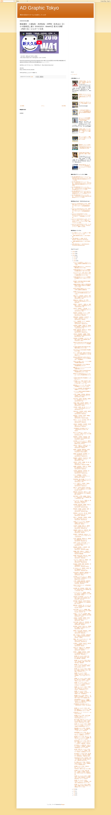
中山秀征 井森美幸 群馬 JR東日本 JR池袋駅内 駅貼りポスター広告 (81, 347)
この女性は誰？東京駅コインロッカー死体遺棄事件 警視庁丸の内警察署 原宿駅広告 (85, 112)
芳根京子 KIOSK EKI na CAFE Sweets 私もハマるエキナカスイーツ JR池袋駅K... (82, 343)
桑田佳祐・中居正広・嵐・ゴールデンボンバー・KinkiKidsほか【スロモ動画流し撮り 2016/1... (82, 606)
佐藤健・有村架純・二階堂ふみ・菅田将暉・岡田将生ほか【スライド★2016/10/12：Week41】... (82, 467)
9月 (74, 789)
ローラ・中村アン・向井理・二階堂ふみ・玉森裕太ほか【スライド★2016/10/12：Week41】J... (81, 484)
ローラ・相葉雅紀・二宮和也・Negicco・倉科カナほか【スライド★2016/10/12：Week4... (81, 476)
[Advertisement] (43, 91)
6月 (74, 795)
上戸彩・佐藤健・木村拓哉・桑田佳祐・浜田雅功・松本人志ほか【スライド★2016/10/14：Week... (82, 395)
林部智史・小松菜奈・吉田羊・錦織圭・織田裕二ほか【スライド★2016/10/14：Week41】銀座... (82, 417)
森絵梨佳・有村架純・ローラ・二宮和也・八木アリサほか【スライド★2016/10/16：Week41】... (81, 314)
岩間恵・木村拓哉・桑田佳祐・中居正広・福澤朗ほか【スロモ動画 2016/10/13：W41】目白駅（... (81, 451)
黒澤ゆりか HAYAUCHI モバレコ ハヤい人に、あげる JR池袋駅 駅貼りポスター (82, 375)
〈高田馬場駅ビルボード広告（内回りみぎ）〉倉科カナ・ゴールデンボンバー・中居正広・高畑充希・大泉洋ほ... (82, 742)
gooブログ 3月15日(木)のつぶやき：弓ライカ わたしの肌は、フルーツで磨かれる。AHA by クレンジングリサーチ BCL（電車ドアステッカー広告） (81, 221)
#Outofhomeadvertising (25, 60)
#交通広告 (51, 60)
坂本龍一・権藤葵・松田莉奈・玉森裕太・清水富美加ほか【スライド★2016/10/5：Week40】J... (81, 653)
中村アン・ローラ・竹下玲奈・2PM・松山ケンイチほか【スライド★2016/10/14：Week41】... (82, 421)
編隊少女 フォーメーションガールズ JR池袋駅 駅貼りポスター (82, 368)
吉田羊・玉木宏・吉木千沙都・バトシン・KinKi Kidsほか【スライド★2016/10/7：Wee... (81, 544)
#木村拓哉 (25, 62)
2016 (73, 255)
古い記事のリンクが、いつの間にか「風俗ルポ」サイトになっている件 (81, 233)
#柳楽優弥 (61, 60)
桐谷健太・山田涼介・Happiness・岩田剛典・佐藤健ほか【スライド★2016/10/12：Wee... (82, 459)
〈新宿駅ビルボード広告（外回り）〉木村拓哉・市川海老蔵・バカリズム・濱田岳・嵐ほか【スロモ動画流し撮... (82, 696)
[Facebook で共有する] (41, 77)
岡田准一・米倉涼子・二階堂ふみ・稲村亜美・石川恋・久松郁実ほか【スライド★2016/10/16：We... (82, 305)
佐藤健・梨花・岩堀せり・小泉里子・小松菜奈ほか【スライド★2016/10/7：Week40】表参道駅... (82, 552)
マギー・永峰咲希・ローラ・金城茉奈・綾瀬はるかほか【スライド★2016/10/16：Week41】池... (82, 322)
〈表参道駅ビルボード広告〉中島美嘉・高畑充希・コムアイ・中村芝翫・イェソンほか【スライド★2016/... (82, 729)
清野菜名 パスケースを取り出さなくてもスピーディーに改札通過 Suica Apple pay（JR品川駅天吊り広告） (85, 146)
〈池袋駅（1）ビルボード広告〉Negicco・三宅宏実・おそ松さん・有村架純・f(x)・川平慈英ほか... (82, 692)
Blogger (63, 804)
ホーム (42, 105)
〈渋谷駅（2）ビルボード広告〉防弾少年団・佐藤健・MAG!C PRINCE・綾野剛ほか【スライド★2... (82, 785)
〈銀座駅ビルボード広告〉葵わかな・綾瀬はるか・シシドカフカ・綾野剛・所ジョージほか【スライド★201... (82, 738)
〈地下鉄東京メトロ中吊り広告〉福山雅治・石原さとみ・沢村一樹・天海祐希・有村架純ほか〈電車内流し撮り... (82, 755)
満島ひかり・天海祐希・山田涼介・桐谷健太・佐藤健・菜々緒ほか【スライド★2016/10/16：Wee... (82, 297)
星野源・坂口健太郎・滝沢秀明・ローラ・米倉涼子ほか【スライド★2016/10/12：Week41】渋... (81, 455)
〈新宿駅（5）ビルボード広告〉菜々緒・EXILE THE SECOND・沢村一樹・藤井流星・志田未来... (81, 657)
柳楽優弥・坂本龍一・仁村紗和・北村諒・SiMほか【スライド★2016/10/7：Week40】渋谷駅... (81, 548)
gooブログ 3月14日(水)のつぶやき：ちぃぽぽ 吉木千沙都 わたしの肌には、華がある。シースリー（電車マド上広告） (81, 225)
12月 (75, 257)
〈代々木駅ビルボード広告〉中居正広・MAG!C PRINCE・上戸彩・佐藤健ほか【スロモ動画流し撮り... (82, 763)
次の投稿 (22, 105)
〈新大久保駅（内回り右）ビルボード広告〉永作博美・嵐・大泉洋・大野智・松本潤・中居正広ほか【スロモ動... (82, 721)
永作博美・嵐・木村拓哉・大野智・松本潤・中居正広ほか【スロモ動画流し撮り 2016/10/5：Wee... (82, 589)
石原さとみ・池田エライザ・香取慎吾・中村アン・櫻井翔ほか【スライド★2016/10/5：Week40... (82, 649)
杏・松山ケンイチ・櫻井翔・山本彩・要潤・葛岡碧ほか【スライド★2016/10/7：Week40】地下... (82, 569)
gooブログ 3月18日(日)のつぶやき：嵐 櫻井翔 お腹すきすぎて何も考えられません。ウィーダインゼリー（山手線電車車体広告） (81, 205)
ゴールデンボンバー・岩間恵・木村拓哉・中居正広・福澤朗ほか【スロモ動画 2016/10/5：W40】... (82, 593)
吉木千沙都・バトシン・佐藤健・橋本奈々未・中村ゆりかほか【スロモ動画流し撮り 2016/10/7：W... (82, 610)
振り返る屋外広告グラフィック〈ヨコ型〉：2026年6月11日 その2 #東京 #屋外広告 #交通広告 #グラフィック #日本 (81, 188)
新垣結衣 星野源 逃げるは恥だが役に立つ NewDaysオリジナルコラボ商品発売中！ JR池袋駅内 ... (82, 358)
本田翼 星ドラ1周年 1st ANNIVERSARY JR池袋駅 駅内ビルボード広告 (82, 371)
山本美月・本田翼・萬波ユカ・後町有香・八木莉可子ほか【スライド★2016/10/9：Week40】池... (81, 527)
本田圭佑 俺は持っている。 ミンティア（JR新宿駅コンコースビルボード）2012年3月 (85, 166)
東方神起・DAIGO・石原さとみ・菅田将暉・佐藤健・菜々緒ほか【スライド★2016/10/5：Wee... (82, 627)
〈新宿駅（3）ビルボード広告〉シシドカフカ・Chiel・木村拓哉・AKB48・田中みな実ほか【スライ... (82, 666)
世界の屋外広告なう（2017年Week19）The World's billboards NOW (81, 245)
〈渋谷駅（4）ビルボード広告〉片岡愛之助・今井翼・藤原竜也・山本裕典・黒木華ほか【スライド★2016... (82, 777)
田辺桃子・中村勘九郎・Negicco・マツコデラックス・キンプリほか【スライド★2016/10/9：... (82, 535)
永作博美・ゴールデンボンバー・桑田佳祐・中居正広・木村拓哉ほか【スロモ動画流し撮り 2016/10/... (82, 442)
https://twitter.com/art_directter (27, 69)
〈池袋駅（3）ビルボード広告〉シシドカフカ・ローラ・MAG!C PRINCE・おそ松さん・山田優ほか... (82, 684)
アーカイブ (74, 74)
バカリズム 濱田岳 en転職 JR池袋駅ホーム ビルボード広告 (82, 392)
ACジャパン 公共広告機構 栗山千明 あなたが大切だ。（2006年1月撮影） (85, 119)
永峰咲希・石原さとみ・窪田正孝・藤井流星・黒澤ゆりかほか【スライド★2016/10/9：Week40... (82, 531)
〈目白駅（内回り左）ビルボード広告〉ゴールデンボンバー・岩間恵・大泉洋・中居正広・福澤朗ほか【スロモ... (82, 750)
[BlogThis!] (38, 77)
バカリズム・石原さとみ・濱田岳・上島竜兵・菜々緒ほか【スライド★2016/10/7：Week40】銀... (82, 561)
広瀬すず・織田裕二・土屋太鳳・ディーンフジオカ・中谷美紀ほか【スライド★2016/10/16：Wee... (82, 310)
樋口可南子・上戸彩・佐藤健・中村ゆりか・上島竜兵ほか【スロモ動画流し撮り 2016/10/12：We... (82, 497)
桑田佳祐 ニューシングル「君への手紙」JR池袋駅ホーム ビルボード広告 (82, 386)
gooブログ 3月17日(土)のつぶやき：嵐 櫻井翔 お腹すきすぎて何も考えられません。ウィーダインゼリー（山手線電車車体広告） (81, 210)
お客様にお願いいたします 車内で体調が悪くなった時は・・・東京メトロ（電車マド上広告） (85, 130)
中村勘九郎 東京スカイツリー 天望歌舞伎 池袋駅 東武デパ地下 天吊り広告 (81, 270)
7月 (74, 793)
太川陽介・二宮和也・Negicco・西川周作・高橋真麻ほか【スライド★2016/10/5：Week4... (82, 644)
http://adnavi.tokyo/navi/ (47, 65)
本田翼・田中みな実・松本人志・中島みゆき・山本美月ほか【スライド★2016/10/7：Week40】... (82, 557)
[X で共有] (39, 77)
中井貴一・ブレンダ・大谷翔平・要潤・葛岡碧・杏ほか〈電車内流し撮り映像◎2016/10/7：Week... (82, 615)
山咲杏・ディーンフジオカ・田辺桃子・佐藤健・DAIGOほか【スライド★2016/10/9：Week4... (82, 523)
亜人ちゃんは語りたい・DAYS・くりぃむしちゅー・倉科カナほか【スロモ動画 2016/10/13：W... (82, 434)
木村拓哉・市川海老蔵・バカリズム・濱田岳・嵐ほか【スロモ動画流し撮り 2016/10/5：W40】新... (82, 598)
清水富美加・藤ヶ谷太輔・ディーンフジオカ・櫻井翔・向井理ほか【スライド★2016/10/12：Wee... (82, 480)
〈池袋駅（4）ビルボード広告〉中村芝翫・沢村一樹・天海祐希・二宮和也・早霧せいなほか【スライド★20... (82, 679)
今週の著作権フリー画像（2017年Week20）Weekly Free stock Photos (80, 239)
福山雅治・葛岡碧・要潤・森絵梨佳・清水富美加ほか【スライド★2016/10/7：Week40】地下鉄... (82, 565)
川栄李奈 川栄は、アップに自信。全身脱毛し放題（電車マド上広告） (85, 82)
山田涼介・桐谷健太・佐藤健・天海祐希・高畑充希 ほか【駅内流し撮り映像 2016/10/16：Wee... (81, 335)
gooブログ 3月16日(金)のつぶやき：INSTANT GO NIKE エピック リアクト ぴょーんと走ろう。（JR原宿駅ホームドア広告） (81, 215)
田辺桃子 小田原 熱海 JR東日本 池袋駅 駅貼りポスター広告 (81, 282)
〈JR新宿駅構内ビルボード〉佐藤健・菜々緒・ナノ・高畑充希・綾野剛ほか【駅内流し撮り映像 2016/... (82, 701)
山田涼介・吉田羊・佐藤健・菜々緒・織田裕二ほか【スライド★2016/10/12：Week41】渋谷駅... (82, 463)
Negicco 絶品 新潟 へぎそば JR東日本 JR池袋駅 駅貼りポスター (81, 365)
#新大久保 (46, 60)
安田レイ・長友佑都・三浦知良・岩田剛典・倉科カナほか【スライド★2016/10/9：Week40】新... (82, 518)
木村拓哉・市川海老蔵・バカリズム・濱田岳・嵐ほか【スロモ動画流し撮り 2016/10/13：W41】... (82, 339)
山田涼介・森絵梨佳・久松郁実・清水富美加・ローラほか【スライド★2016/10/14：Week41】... (82, 425)
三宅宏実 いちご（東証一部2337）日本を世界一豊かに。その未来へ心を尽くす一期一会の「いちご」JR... (82, 382)
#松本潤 (34, 62)
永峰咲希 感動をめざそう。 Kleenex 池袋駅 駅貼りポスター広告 (81, 267)
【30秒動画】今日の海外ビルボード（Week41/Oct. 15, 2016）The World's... (81, 429)
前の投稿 (64, 105)
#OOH (42, 60)
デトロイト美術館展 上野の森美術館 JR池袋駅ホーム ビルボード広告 (82, 389)
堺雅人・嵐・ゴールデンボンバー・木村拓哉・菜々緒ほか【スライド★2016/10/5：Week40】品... (82, 640)
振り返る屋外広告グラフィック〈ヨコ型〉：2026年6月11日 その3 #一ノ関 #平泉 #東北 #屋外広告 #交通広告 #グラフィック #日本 (81, 183)
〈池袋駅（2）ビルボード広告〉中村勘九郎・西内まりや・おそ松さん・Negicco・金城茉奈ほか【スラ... (82, 688)
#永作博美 (56, 60)
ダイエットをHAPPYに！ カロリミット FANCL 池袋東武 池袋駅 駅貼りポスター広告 (82, 263)
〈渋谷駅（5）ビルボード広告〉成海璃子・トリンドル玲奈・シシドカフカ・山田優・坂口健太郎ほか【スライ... (82, 725)
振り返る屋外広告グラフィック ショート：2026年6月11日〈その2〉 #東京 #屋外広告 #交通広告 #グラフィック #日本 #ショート (81, 192)
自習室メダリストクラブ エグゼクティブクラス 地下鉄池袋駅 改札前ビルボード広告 (85, 96)
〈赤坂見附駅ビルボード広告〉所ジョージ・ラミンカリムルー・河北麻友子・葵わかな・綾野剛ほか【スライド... (82, 733)
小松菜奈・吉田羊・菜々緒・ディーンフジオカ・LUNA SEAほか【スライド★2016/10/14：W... (82, 408)
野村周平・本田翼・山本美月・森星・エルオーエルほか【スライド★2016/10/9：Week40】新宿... (82, 510)
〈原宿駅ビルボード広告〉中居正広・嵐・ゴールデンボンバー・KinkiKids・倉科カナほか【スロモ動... (82, 767)
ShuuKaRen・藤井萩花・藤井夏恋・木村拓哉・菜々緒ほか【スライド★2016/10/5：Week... (82, 573)
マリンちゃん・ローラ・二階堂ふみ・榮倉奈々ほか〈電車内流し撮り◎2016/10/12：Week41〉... (82, 501)
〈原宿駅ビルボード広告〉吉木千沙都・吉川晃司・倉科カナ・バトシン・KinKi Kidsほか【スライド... (82, 716)
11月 (75, 258)
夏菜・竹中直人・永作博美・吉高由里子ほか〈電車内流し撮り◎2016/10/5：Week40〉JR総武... (82, 636)
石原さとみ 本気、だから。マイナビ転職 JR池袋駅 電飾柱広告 (82, 362)
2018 (73, 251)
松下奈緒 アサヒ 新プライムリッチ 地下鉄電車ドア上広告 (85, 103)
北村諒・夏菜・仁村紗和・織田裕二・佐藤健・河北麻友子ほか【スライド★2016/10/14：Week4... (82, 404)
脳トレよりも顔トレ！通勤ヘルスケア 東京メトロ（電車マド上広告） (85, 138)
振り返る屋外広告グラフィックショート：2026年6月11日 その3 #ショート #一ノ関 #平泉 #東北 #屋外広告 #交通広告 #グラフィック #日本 (81, 178)
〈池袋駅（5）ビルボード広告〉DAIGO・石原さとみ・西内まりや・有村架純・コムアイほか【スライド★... (81, 675)
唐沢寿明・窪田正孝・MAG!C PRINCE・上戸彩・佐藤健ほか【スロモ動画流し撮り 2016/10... (82, 602)
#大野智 (30, 62)
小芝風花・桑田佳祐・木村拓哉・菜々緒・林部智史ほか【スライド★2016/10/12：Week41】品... (81, 472)
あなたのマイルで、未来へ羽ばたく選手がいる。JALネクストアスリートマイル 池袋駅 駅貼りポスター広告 (82, 274)
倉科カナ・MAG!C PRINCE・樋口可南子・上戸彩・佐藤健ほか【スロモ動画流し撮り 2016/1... (82, 489)
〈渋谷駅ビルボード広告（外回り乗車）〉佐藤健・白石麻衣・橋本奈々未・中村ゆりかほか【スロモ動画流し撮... (82, 772)
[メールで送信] (36, 77)
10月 (75, 260)
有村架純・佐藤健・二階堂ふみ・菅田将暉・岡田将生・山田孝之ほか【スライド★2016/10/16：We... (82, 327)
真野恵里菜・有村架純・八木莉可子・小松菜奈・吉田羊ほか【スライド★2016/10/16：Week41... (82, 318)
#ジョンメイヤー (45, 62)
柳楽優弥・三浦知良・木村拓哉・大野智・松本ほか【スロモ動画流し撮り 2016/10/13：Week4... (81, 438)
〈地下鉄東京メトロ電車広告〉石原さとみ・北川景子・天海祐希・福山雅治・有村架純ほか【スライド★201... (82, 746)
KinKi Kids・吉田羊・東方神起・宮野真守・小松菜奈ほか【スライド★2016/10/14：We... (82, 400)
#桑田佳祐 (38, 62)
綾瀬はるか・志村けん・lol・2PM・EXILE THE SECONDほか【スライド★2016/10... (82, 301)
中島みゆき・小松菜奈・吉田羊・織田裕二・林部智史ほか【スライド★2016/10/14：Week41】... (82, 412)
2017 (73, 253)
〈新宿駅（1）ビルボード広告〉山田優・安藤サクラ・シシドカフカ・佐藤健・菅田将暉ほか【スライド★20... (82, 709)
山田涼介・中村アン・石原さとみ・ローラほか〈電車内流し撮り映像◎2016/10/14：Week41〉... (82, 446)
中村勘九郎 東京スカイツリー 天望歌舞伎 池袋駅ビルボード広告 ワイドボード (82, 278)
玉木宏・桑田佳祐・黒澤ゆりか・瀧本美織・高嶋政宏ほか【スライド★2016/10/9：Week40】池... (82, 540)
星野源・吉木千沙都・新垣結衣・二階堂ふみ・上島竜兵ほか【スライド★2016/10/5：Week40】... (82, 632)
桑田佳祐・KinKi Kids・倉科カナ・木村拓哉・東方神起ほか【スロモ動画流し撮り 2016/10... (82, 493)
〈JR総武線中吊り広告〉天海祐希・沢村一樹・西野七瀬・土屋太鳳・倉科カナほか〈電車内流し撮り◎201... (82, 759)
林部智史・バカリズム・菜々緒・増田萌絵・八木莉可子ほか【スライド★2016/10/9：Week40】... (82, 514)
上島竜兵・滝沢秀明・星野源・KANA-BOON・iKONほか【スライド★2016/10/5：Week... (81, 619)
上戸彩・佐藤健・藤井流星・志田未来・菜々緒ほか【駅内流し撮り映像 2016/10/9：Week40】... (82, 582)
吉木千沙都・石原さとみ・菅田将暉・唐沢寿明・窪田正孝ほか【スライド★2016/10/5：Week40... (82, 623)
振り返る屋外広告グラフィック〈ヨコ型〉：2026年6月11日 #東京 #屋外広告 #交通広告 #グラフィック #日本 (81, 196)
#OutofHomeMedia (35, 60)
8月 (74, 791)
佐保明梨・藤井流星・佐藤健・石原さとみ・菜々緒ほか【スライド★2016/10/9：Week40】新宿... (82, 506)
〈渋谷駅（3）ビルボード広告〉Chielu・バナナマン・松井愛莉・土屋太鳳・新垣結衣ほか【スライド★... (82, 781)
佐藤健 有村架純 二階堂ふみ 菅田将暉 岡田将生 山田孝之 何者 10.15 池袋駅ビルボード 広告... (82, 285)
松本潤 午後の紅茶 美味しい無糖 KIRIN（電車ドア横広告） (85, 154)
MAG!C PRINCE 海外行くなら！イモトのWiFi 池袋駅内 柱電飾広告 (82, 289)
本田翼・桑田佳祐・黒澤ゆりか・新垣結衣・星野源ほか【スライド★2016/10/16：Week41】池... (82, 331)
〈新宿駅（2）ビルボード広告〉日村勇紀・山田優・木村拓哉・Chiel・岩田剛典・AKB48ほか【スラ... (82, 670)
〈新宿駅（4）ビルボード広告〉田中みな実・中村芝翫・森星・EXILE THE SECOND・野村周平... (82, 661)
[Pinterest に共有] (42, 77)
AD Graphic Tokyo (39, 8)
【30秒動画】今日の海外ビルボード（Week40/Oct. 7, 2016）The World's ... (82, 705)
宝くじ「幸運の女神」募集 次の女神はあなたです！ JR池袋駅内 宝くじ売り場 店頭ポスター (82, 354)
